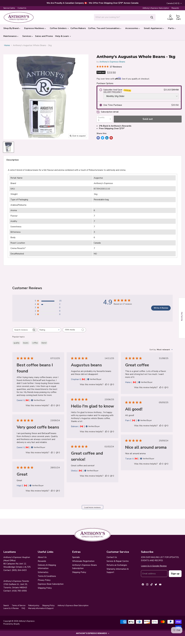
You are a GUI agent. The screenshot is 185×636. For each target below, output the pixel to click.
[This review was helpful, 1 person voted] (52, 452)
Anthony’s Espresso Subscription (155, 8)
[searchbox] (21, 330)
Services (27, 36)
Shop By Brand (11, 28)
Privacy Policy (44, 580)
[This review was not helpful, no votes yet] (57, 405)
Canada (173, 3)
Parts (171, 28)
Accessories (132, 28)
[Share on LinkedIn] (106, 137)
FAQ (23, 608)
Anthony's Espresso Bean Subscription (73, 605)
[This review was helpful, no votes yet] (52, 405)
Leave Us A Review (11, 608)
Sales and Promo (44, 36)
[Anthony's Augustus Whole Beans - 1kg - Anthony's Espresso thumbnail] (8, 147)
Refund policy (33, 605)
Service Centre (9, 8)
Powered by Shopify (11, 624)
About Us (42, 557)
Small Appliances (153, 28)
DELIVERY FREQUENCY (112, 92)
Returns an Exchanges (117, 565)
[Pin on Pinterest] (111, 137)
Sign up (175, 573)
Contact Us (22, 8)
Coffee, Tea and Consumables (104, 28)
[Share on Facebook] (98, 137)
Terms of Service (18, 605)
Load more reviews (92, 507)
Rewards (175, 8)
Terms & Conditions (47, 576)
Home (7, 45)
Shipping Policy (45, 588)
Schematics (43, 572)
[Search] (151, 17)
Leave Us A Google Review (154, 566)
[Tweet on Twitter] (102, 137)
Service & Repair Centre (118, 561)
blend (44, 343)
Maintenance (10, 36)
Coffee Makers (78, 28)
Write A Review (161, 308)
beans (25, 343)
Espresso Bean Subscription (51, 584)
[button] (92, 633)
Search (6, 605)
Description (13, 159)
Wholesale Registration (83, 561)
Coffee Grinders (58, 28)
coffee (35, 343)
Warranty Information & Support (40, 608)
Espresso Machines (34, 28)
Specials (76, 557)
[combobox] (121, 17)
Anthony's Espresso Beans (112, 61)
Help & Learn (62, 36)
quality (16, 343)
